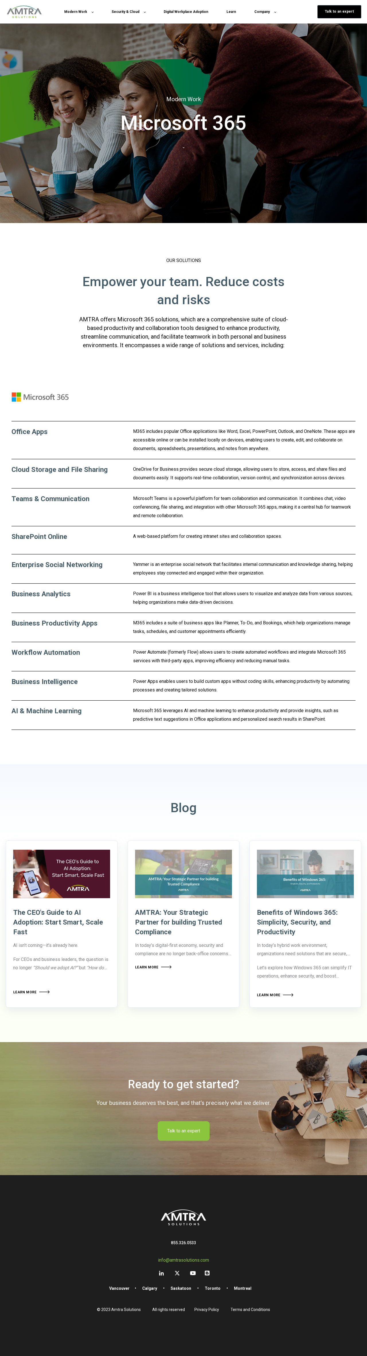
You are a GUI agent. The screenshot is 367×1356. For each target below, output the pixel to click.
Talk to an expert (183, 1131)
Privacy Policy (206, 1309)
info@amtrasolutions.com (183, 1260)
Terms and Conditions (250, 1309)
